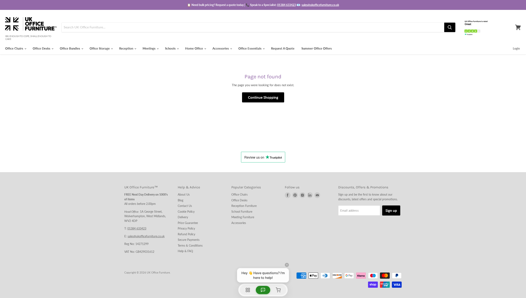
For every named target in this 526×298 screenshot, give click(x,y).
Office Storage (100, 48)
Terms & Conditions (190, 245)
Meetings (149, 48)
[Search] (449, 27)
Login (516, 48)
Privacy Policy (186, 228)
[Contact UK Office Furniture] (263, 4)
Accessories (221, 48)
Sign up (391, 210)
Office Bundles (70, 48)
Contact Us (185, 206)
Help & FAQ (185, 251)
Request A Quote (282, 48)
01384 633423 (286, 5)
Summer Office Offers (316, 48)
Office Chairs (14, 48)
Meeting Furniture (242, 217)
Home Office (194, 48)
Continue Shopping (263, 97)
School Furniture (241, 211)
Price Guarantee (188, 223)
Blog (180, 200)
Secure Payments (189, 239)
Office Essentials (250, 48)
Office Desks (42, 48)
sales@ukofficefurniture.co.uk (320, 5)
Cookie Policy (186, 211)
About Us (184, 194)
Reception (126, 48)
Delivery (183, 217)
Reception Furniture (244, 206)
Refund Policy (186, 234)
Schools (170, 48)
